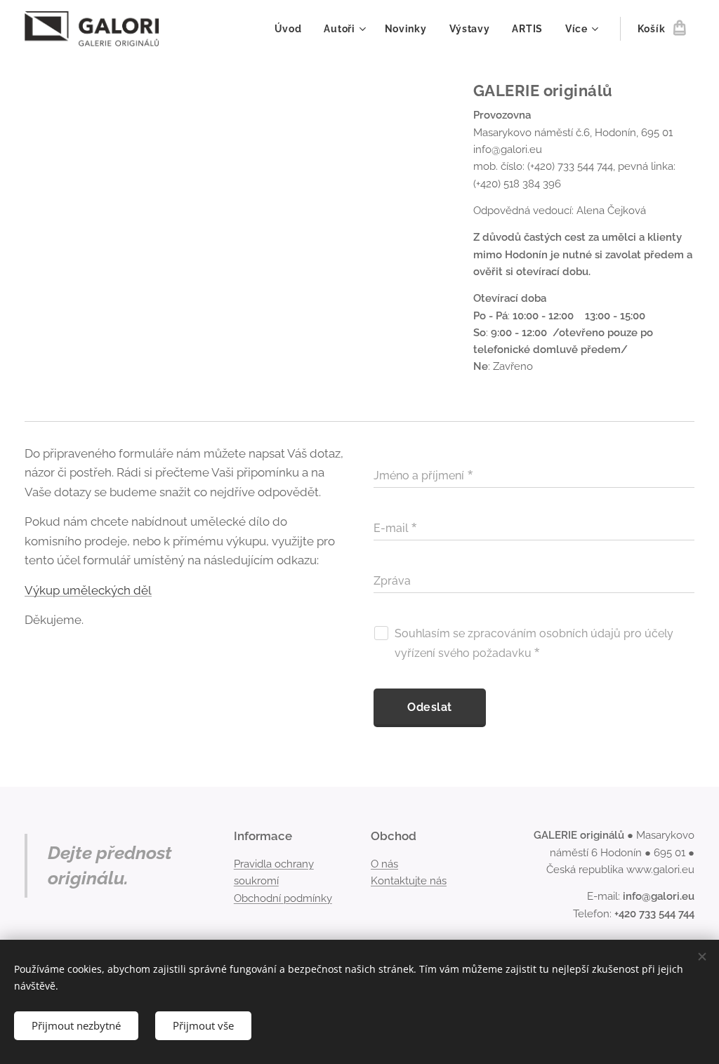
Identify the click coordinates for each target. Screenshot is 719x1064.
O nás (384, 864)
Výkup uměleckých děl (88, 590)
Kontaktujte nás (409, 881)
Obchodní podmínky (283, 898)
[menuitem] (292, 28)
